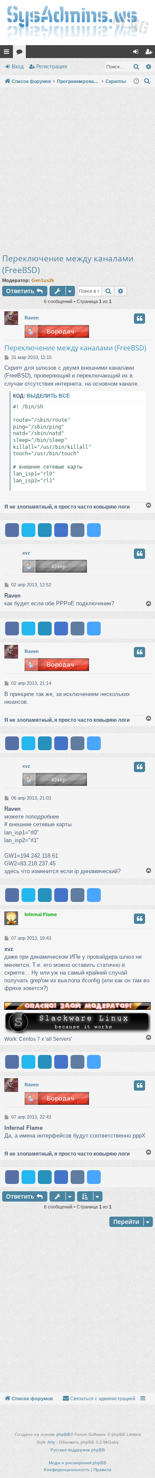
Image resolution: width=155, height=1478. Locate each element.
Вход (18, 67)
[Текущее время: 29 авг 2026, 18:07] (136, 81)
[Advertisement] (77, 171)
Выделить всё (48, 396)
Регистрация (51, 67)
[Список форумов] (77, 22)
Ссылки (8, 53)
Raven (32, 317)
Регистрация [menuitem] (150, 53)
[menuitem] (147, 81)
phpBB (63, 1434)
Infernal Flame (41, 914)
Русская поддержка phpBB (77, 1449)
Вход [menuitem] (137, 53)
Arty (51, 1442)
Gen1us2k (42, 280)
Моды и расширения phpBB (77, 1462)
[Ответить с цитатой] (139, 318)
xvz (26, 552)
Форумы (21, 53)
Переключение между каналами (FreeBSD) (67, 264)
